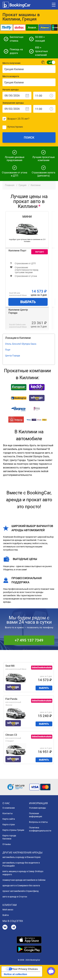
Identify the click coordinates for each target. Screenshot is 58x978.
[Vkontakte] (4, 927)
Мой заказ (7, 909)
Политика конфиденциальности (40, 829)
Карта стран (8, 824)
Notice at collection (15, 974)
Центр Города (12, 355)
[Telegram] (13, 927)
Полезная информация (35, 815)
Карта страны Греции (13, 830)
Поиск (29, 137)
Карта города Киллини (9, 837)
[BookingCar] (16, 5)
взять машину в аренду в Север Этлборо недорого (22, 873)
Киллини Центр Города (18, 311)
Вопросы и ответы (38, 822)
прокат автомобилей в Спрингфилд (20, 891)
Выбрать (28, 302)
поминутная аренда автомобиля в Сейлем (23, 880)
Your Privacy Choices (25, 968)
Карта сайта (8, 819)
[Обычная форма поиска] (50, 62)
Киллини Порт (17, 250)
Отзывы (6, 844)
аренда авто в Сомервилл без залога (21, 885)
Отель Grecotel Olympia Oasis (20, 343)
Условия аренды (37, 808)
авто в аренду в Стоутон (14, 896)
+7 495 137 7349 (29, 640)
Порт (7, 349)
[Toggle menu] (54, 5)
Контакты (7, 813)
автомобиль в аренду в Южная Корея (21, 857)
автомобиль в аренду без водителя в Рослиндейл (21, 864)
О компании (8, 808)
